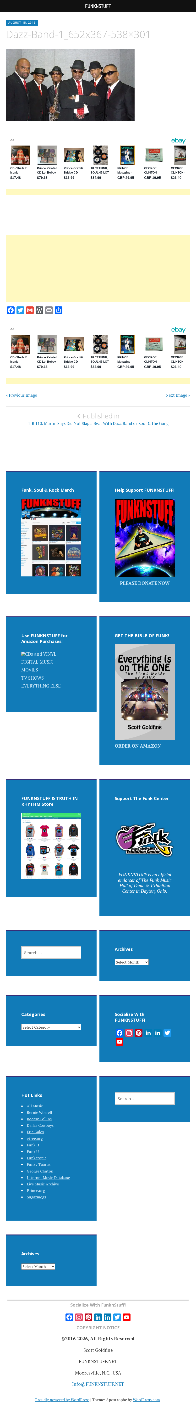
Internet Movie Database (48, 1177)
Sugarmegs (36, 1197)
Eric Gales (35, 1131)
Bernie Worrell (39, 1112)
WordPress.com (146, 1399)
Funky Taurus (38, 1164)
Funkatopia (36, 1158)
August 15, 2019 (22, 23)
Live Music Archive (43, 1184)
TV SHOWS (32, 678)
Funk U (33, 1151)
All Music (35, 1106)
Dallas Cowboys (40, 1125)
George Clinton (40, 1171)
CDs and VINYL (40, 654)
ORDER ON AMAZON (138, 746)
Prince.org (36, 1190)
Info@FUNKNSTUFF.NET (98, 1384)
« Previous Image (21, 395)
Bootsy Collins (39, 1119)
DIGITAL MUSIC (37, 662)
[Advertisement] (98, 274)
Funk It (33, 1145)
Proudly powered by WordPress (62, 1399)
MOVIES (29, 670)
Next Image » (178, 395)
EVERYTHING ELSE (41, 686)
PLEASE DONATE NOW (145, 583)
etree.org (35, 1138)
